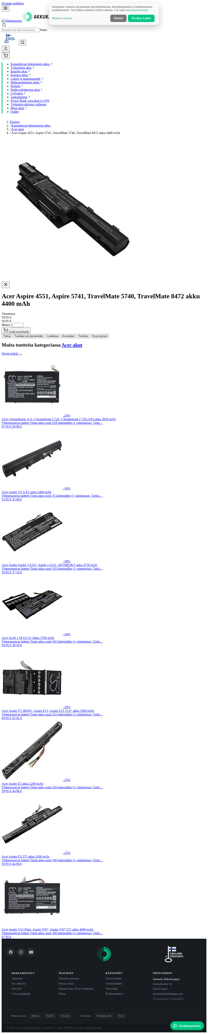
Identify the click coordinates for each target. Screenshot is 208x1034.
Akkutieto (17, 978)
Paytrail (65, 1015)
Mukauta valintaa (62, 18)
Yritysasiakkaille (20, 993)
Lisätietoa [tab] (52, 336)
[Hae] (22, 43)
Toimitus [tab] (83, 336)
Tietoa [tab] (7, 336)
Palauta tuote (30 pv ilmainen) (75, 988)
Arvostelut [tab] (68, 336)
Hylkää (118, 18)
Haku (43, 30)
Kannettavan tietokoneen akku (30, 125)
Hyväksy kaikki (141, 18)
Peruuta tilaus (66, 983)
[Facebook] (10, 952)
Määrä (6, 325)
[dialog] (104, 14)
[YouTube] (31, 952)
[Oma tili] (6, 49)
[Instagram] (21, 952)
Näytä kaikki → (12, 353)
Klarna (35, 1015)
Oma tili (16, 988)
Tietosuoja (112, 988)
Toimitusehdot (114, 983)
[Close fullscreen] (6, 284)
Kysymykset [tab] (99, 336)
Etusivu (15, 122)
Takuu (62, 993)
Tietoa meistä (113, 978)
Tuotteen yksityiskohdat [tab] (29, 336)
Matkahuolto (104, 1015)
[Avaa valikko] (5, 8)
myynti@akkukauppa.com (168, 993)
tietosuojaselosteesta (136, 10)
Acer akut (17, 129)
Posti (121, 1015)
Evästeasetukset (114, 993)
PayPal (50, 1015)
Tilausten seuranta (68, 978)
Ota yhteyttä (18, 983)
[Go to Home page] (32, 20)
